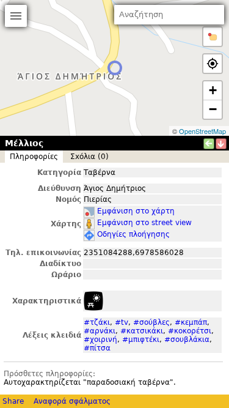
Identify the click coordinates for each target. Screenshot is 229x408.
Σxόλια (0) (89, 156)
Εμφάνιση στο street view (144, 222)
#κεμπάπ (191, 322)
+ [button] (213, 90)
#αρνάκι (99, 331)
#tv (121, 322)
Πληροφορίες (34, 156)
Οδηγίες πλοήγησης (133, 234)
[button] (212, 37)
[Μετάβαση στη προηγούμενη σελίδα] (208, 143)
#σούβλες (151, 322)
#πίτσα (97, 348)
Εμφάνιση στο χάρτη (136, 211)
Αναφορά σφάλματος (72, 401)
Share (13, 401)
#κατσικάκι (141, 331)
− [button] (213, 109)
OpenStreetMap (202, 131)
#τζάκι (97, 322)
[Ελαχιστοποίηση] (221, 143)
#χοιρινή (100, 339)
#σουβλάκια (186, 339)
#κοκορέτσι (189, 331)
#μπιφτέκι (140, 339)
